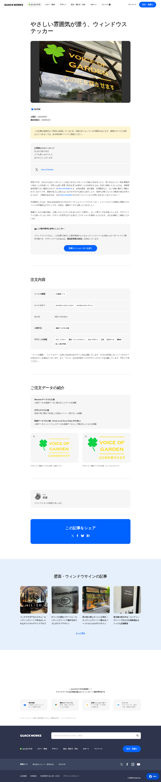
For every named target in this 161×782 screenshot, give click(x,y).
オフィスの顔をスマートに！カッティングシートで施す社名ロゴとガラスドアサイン (64, 620)
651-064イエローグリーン (85, 305)
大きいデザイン (93, 339)
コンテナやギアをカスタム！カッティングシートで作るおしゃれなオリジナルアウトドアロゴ (33, 620)
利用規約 (33, 776)
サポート (93, 4)
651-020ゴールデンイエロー (65, 305)
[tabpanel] (80, 72)
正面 (102, 339)
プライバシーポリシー (71, 776)
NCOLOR (62, 764)
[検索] (137, 735)
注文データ (110, 339)
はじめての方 (35, 4)
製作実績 (37, 109)
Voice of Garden (47, 170)
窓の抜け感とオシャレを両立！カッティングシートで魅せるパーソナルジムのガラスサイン (95, 620)
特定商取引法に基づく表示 (50, 776)
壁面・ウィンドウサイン (77, 339)
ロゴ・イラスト (61, 339)
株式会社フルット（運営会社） (44, 764)
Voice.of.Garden (64, 189)
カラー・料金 (50, 4)
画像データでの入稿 (62, 328)
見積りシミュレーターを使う (80, 248)
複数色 (119, 339)
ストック (105, 4)
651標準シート (60, 294)
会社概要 (23, 776)
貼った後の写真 (61, 344)
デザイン (63, 4)
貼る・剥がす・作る (78, 4)
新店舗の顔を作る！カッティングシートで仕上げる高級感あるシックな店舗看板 (126, 620)
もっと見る (80, 633)
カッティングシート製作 (28, 718)
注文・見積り (147, 5)
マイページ (132, 4)
